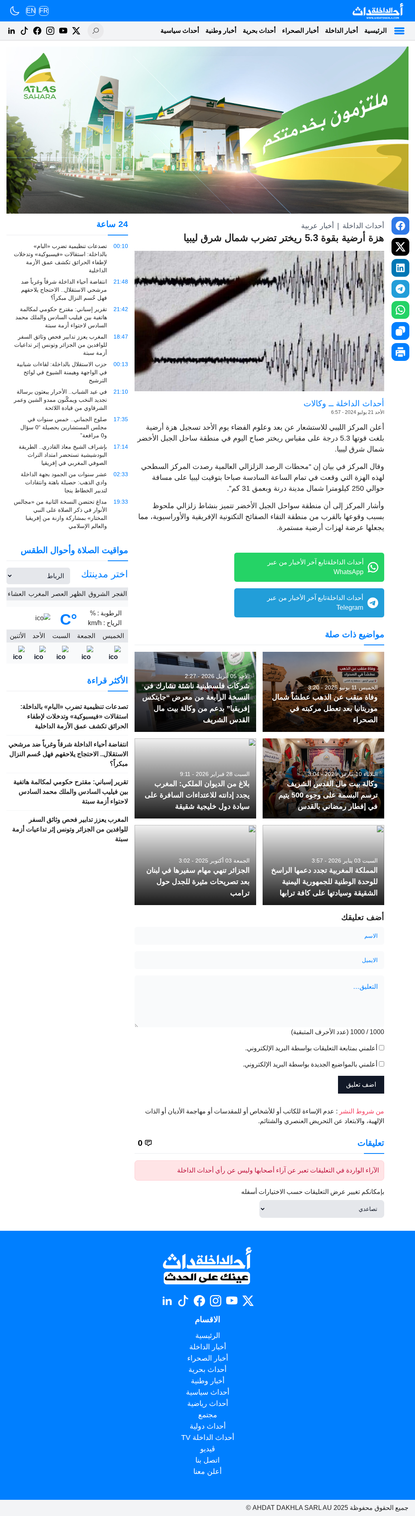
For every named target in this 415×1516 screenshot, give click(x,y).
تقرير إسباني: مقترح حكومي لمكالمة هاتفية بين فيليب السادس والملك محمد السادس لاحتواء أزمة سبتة (70, 791)
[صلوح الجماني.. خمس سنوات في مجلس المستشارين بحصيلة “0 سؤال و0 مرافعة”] (67, 427)
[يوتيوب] (63, 31)
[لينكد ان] (11, 31)
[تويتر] (76, 31)
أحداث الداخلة (363, 226)
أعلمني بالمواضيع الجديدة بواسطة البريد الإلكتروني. (310, 1064)
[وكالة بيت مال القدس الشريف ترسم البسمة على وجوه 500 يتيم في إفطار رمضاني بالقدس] (323, 778)
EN (31, 10)
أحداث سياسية (179, 30)
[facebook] (400, 226)
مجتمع (207, 1415)
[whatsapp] (400, 310)
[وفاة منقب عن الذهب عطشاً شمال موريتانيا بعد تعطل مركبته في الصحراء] (323, 692)
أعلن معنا (207, 1471)
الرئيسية (375, 30)
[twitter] (400, 247)
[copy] (400, 331)
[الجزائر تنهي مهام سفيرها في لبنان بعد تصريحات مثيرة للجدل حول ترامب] (195, 865)
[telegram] (400, 289)
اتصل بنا (207, 1460)
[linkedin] (400, 268)
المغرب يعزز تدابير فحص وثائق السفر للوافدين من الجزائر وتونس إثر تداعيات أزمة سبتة (70, 829)
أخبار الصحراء (300, 30)
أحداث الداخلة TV (207, 1437)
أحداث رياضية (207, 1403)
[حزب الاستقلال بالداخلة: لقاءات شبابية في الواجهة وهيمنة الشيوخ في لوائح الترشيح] (67, 372)
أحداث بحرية (259, 30)
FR (43, 10)
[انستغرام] (50, 31)
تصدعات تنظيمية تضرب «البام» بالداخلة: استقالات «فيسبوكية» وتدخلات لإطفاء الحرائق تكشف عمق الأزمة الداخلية (74, 716)
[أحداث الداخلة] (377, 10)
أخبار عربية (317, 226)
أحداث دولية (208, 1426)
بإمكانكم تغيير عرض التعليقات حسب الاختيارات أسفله (312, 1191)
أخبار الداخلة (341, 30)
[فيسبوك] (37, 31)
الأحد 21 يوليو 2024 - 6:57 (357, 412)
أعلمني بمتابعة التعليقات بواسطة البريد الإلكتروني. (311, 1048)
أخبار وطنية (220, 30)
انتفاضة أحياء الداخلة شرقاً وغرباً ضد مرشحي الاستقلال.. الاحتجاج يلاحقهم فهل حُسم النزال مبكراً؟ (68, 754)
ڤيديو (207, 1449)
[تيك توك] (24, 31)
